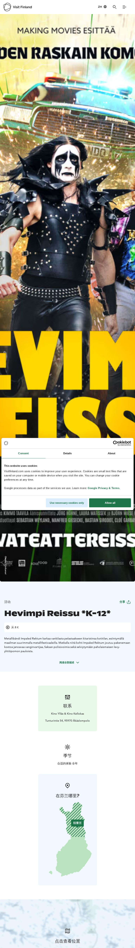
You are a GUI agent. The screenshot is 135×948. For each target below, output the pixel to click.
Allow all (110, 502)
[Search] (114, 7)
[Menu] (124, 7)
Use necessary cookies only (67, 502)
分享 (122, 601)
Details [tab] (67, 453)
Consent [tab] (23, 453)
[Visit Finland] (18, 7)
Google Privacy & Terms (103, 488)
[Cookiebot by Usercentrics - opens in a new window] (115, 443)
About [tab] (111, 453)
